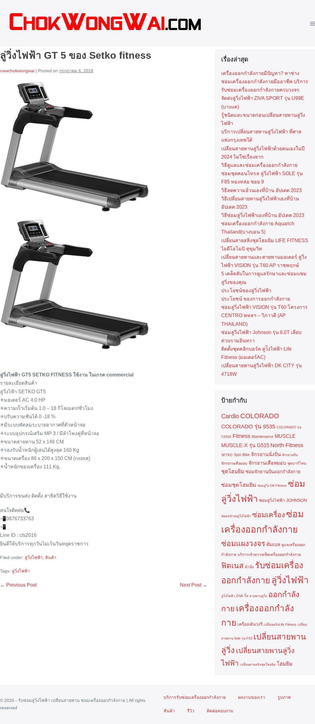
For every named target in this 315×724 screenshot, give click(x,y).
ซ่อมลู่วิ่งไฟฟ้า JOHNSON (283, 500)
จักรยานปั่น (290, 455)
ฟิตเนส (232, 565)
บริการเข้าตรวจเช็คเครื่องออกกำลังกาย (269, 555)
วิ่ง (246, 596)
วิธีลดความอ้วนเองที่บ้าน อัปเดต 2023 (261, 190)
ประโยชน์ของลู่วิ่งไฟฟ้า (246, 290)
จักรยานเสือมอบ (234, 463)
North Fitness (286, 445)
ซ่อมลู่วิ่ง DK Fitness (272, 485)
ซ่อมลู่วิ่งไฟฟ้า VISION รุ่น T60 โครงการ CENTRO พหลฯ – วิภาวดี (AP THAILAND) (264, 315)
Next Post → (193, 585)
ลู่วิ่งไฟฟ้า (34, 557)
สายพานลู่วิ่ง (258, 596)
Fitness (241, 436)
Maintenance (262, 437)
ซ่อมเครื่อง (268, 515)
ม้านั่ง (249, 567)
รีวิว (190, 710)
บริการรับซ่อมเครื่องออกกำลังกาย (195, 697)
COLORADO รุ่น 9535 (248, 426)
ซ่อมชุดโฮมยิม (238, 485)
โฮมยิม (285, 664)
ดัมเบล (273, 544)
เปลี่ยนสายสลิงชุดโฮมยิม (258, 664)
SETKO (227, 455)
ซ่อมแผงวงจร (243, 543)
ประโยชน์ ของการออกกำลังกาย (255, 298)
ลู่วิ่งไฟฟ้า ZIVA (232, 596)
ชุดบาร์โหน (296, 463)
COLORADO (259, 416)
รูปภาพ (284, 697)
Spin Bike (242, 455)
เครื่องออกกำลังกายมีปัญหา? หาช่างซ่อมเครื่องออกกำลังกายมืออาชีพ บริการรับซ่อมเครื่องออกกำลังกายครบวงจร (264, 81)
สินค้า (50, 557)
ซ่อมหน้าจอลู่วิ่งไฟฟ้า (236, 516)
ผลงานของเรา (251, 697)
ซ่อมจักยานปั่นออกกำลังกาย (273, 471)
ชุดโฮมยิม (232, 471)
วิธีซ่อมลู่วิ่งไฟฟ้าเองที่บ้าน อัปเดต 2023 (262, 215)
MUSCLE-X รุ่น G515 (245, 445)
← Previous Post (18, 585)
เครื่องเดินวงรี (249, 624)
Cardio (230, 416)
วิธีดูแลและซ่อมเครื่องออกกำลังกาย (259, 165)
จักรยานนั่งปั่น (266, 454)
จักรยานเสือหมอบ (267, 463)
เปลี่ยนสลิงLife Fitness (280, 624)
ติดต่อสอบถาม (220, 710)
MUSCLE (285, 436)
